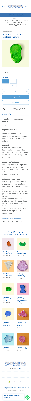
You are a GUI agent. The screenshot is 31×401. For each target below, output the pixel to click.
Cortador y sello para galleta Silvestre (21, 324)
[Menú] (2, 6)
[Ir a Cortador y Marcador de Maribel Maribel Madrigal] (23, 289)
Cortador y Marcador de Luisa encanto (8, 299)
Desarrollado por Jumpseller (15, 391)
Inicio (14, 18)
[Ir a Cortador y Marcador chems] (8, 244)
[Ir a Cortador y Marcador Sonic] (8, 339)
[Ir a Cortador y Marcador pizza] (8, 266)
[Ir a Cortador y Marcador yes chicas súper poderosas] (8, 314)
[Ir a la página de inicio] (15, 6)
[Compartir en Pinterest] (17, 221)
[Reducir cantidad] (3, 91)
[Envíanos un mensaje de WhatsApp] (27, 397)
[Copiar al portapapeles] (21, 221)
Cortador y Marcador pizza (7, 274)
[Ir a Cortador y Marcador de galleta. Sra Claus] (23, 266)
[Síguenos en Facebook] (20, 368)
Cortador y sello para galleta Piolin (22, 348)
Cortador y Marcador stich (21, 252)
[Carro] (28, 6)
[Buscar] (5, 6)
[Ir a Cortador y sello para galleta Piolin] (23, 339)
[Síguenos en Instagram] (18, 368)
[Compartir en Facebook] (3, 221)
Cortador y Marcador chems (7, 252)
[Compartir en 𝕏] (8, 221)
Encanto (21, 22)
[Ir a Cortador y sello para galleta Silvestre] (23, 314)
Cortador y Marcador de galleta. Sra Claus (22, 275)
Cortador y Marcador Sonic (7, 348)
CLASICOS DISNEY (11, 22)
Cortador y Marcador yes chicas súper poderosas (7, 325)
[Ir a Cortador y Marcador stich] (23, 244)
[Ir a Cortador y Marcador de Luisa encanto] (8, 289)
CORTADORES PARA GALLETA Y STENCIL (14, 20)
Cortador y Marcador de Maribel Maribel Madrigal (22, 300)
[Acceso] (26, 6)
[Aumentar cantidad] (27, 91)
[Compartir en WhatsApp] (12, 221)
